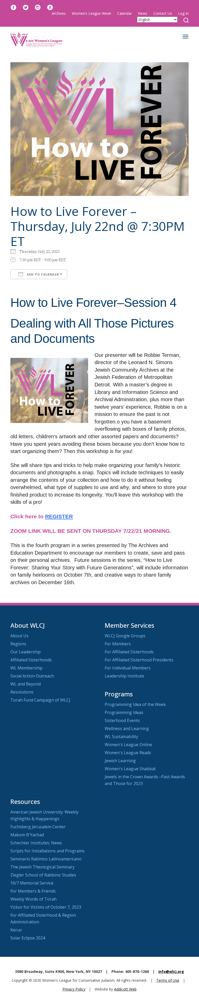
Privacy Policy (73, 989)
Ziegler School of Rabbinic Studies (43, 875)
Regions (18, 644)
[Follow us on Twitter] (26, 6)
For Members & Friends (33, 891)
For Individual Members (128, 668)
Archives (59, 13)
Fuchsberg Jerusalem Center (38, 827)
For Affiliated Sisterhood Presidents (139, 660)
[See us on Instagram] (38, 6)
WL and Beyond (25, 684)
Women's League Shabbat (130, 769)
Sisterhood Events (122, 720)
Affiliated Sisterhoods (31, 660)
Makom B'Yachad (27, 835)
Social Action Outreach (32, 676)
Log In (183, 13)
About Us (19, 636)
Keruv (16, 930)
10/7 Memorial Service (31, 883)
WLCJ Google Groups (125, 636)
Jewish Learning (120, 760)
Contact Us (162, 13)
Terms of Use (167, 980)
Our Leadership (25, 652)
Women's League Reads (128, 752)
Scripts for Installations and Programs (47, 851)
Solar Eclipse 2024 (27, 938)
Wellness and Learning (127, 728)
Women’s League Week (91, 13)
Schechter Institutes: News (36, 843)
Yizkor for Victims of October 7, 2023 (45, 907)
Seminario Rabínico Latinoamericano (46, 859)
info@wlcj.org (171, 971)
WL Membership (26, 668)
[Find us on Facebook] (13, 6)
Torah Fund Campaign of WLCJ (40, 700)
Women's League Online (128, 744)
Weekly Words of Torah (33, 899)
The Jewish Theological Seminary (42, 867)
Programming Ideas (124, 712)
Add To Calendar (42, 274)
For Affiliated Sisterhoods (129, 652)
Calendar (124, 13)
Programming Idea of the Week (135, 704)
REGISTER (59, 516)
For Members (118, 644)
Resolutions (21, 692)
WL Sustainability (121, 736)
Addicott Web (125, 989)
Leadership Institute (124, 676)
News (142, 13)
